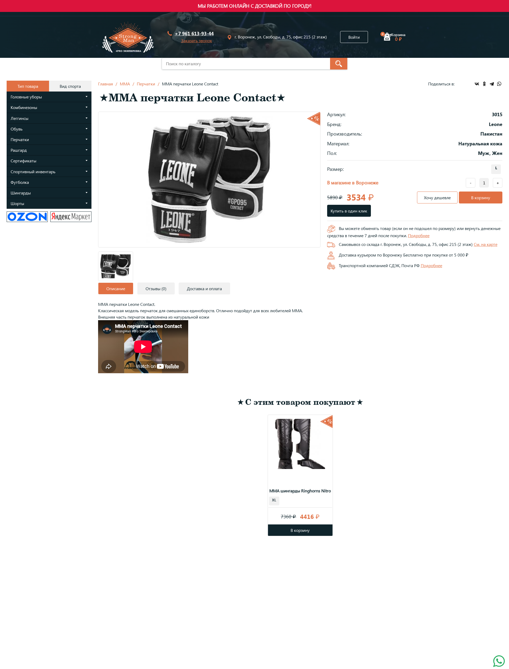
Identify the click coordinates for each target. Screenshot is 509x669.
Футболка (20, 182)
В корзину (480, 197)
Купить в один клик (349, 211)
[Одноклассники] (484, 84)
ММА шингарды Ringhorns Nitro (300, 490)
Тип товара (27, 86)
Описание (115, 288)
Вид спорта (70, 86)
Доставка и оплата (204, 288)
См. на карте (485, 244)
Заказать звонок (196, 40)
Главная (105, 83)
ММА (125, 83)
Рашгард (19, 150)
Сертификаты (23, 160)
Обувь (17, 129)
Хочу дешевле (437, 197)
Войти (354, 37)
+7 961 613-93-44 (194, 34)
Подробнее (418, 235)
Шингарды (21, 193)
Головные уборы (26, 96)
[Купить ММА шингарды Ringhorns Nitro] (300, 443)
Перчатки (20, 139)
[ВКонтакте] (477, 84)
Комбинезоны (24, 107)
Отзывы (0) (156, 288)
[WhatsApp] (499, 84)
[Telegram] (492, 84)
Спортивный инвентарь (33, 171)
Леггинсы (19, 118)
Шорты (17, 203)
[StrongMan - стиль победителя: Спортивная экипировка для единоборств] (128, 37)
